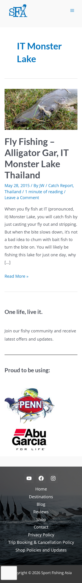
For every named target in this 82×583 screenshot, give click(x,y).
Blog (41, 504)
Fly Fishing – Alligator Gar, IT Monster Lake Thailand (37, 158)
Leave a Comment (22, 197)
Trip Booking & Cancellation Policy (41, 542)
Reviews (41, 511)
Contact (41, 527)
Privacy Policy (41, 534)
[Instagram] (53, 478)
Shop (41, 519)
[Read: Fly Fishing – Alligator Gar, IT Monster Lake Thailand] (41, 108)
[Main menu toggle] (72, 10)
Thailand (13, 191)
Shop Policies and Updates (41, 550)
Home (41, 489)
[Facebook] (41, 478)
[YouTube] (29, 478)
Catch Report (60, 185)
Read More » (16, 276)
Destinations (41, 496)
